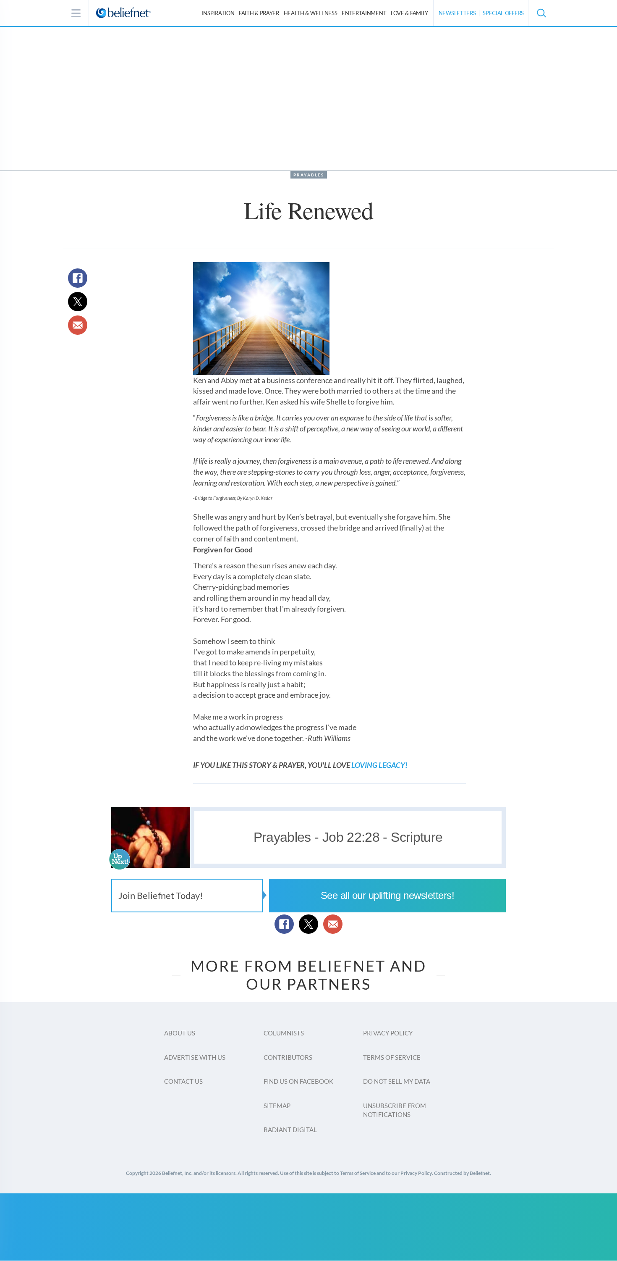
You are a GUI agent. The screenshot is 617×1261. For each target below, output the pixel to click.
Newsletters (457, 13)
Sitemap (277, 1105)
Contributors (288, 1057)
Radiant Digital (290, 1129)
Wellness (310, 13)
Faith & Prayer (259, 13)
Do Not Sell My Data (396, 1081)
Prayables (308, 174)
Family (409, 13)
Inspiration (218, 13)
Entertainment (364, 13)
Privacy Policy (388, 1033)
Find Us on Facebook (298, 1081)
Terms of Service (392, 1057)
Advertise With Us (194, 1057)
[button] (541, 13)
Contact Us (183, 1081)
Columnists (284, 1033)
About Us (179, 1033)
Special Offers (503, 13)
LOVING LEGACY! (379, 765)
